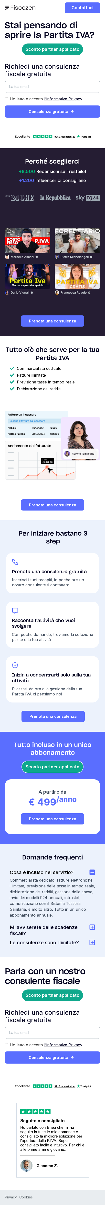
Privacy (11, 1197)
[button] (52, 49)
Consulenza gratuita (48, 111)
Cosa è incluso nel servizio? (42, 872)
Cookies (26, 1197)
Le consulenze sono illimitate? (44, 942)
